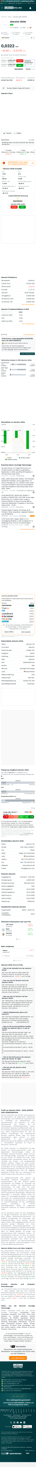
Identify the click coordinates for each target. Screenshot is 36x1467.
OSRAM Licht (12, 1320)
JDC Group (9, 924)
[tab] (18, 972)
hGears (5, 950)
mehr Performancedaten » (28, 304)
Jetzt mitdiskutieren (27, 353)
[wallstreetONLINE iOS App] (17, 1427)
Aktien (9, 17)
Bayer (8, 929)
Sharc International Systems (11, 1323)
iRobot (26, 1323)
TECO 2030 (30, 1314)
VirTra (30, 784)
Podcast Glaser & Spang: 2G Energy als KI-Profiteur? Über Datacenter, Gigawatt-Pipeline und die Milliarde (17, 512)
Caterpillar (22, 516)
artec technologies (24, 1325)
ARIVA (13, 1433)
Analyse (18, 133)
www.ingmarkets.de (28, 833)
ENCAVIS (9, 933)
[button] (15, 997)
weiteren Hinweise (24, 834)
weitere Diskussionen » (29, 334)
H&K (33, 1325)
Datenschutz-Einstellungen (17, 1416)
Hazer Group (12, 1329)
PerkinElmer (4, 802)
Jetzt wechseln (25, 632)
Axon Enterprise (28, 793)
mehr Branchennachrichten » (27, 529)
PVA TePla (21, 1314)
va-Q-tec (32, 1322)
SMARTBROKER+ (26, 1388)
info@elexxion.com (28, 868)
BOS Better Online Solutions (8, 784)
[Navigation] (2, 8)
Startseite (3, 16)
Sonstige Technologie (27, 668)
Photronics (20, 476)
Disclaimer (17, 1415)
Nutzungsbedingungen (18, 1418)
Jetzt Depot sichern (18, 1396)
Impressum (8, 1415)
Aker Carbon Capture (8, 1327)
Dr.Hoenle (13, 1325)
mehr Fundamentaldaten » (28, 323)
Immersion (3, 793)
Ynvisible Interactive (20, 1316)
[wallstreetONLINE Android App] (27, 1427)
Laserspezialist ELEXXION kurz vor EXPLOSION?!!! (17, 340)
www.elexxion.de (29, 865)
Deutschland (30, 671)
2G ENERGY (14, 1318)
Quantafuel (24, 1318)
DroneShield (24, 1312)
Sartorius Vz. (6, 1316)
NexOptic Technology (24, 1320)
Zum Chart (29, 1063)
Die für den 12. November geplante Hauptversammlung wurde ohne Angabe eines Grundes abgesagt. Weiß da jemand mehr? (16, 347)
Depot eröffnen (9, 632)
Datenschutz (26, 1415)
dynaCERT (13, 1314)
